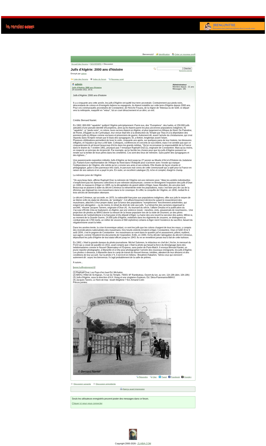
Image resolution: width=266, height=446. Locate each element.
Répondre (143, 377)
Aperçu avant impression (134, 389)
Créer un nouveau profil (185, 54)
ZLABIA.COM (144, 443)
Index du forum (99, 79)
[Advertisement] (133, 7)
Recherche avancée (185, 70)
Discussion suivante (82, 384)
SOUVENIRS (95, 64)
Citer (155, 377)
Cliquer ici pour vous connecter (87, 403)
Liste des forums (81, 79)
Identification (164, 54)
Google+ (188, 377)
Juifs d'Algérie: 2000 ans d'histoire (87, 88)
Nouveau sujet (117, 79)
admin (84, 74)
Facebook (175, 377)
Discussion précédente (106, 384)
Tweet (164, 377)
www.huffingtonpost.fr (84, 267)
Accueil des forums (79, 64)
